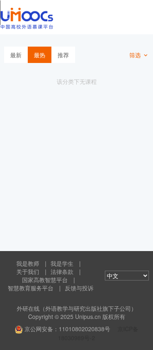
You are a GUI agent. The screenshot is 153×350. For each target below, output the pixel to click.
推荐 (63, 55)
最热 (39, 55)
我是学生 (62, 263)
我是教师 (27, 263)
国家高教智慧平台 (45, 280)
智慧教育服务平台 (30, 288)
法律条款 (62, 271)
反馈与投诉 (79, 288)
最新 (16, 55)
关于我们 (27, 271)
